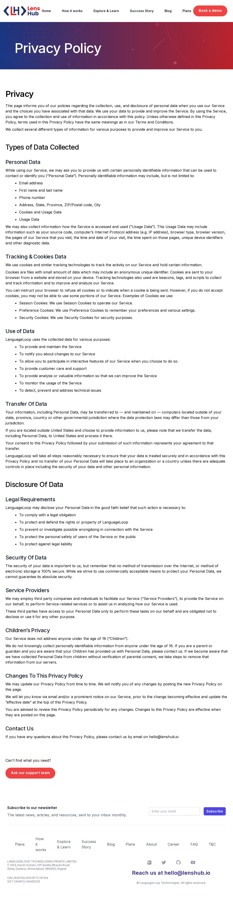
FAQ (194, 844)
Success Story (142, 11)
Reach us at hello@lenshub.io (171, 872)
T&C (212, 844)
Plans (186, 11)
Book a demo (210, 10)
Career (174, 844)
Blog (168, 11)
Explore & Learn (106, 11)
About (151, 844)
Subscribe (214, 811)
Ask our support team (30, 772)
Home (46, 11)
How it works (72, 11)
